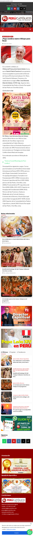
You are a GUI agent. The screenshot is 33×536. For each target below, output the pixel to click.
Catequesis (15, 395)
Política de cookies (11, 529)
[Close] (31, 524)
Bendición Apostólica (12, 5)
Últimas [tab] (5, 352)
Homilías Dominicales (7, 263)
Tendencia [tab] (21, 352)
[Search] (30, 29)
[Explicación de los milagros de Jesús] (6, 396)
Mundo (12, 235)
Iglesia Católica (6, 36)
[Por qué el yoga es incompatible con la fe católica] (6, 409)
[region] (16, 529)
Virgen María (17, 235)
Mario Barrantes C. (6, 302)
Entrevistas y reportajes (23, 406)
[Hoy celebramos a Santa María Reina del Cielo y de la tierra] (16, 226)
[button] (2, 29)
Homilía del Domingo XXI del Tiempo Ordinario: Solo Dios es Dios (21, 374)
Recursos (13, 294)
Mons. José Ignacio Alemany (9, 265)
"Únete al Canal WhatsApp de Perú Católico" (15, 162)
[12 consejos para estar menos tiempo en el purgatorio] (16, 286)
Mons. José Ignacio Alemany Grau (9, 273)
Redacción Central (7, 43)
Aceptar (16, 533)
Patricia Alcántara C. (7, 243)
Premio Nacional (22, 5)
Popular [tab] (13, 352)
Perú (12, 36)
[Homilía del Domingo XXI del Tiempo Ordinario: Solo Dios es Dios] (16, 256)
